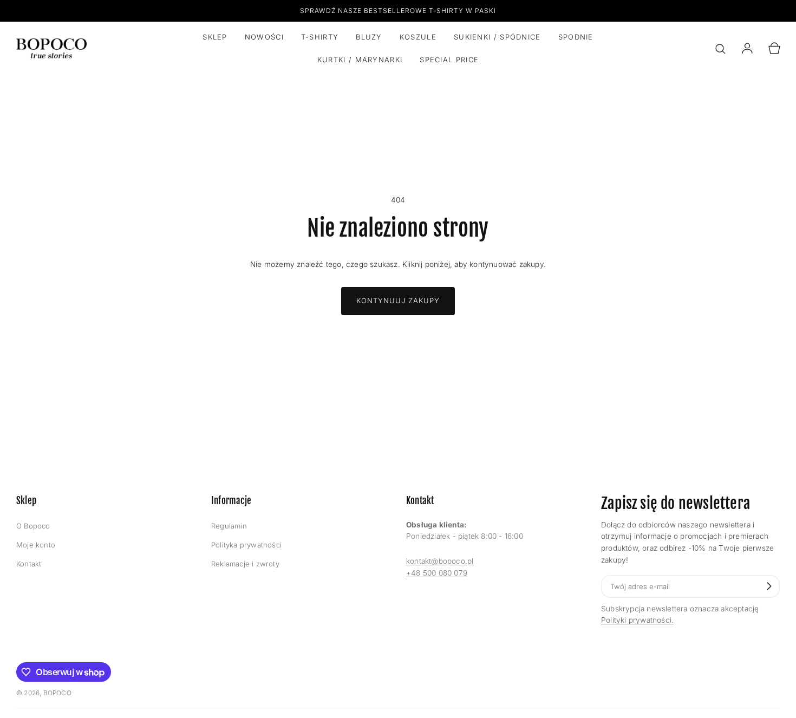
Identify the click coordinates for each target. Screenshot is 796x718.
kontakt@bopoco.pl (439, 561)
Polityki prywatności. (637, 620)
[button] (720, 49)
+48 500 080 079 (436, 573)
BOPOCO (57, 693)
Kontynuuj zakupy (398, 300)
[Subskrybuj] (769, 586)
